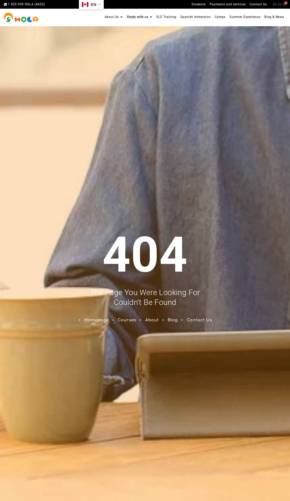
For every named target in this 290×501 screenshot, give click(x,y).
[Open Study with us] (150, 17)
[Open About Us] (121, 17)
